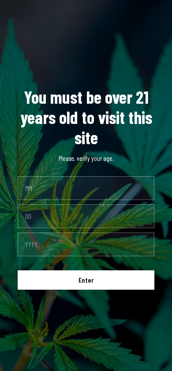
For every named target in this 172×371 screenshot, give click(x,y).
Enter (86, 280)
